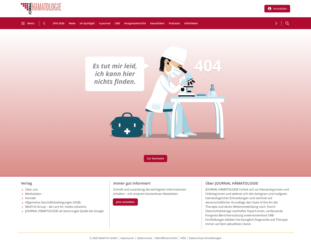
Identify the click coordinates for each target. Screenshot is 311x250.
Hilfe (183, 238)
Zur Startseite (155, 158)
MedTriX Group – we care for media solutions (55, 207)
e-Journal (104, 23)
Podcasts (174, 23)
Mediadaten (33, 194)
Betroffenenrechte (166, 238)
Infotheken (191, 23)
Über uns (31, 189)
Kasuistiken (157, 23)
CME (117, 23)
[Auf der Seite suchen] (287, 23)
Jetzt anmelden (125, 202)
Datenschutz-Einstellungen (205, 238)
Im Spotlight (87, 23)
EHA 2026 (58, 23)
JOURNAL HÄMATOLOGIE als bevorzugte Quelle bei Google (64, 211)
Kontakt (30, 198)
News (72, 23)
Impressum (127, 238)
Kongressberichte (135, 23)
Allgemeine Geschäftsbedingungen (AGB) (53, 202)
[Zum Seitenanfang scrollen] (304, 243)
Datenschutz (144, 238)
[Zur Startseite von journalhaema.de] (41, 8)
